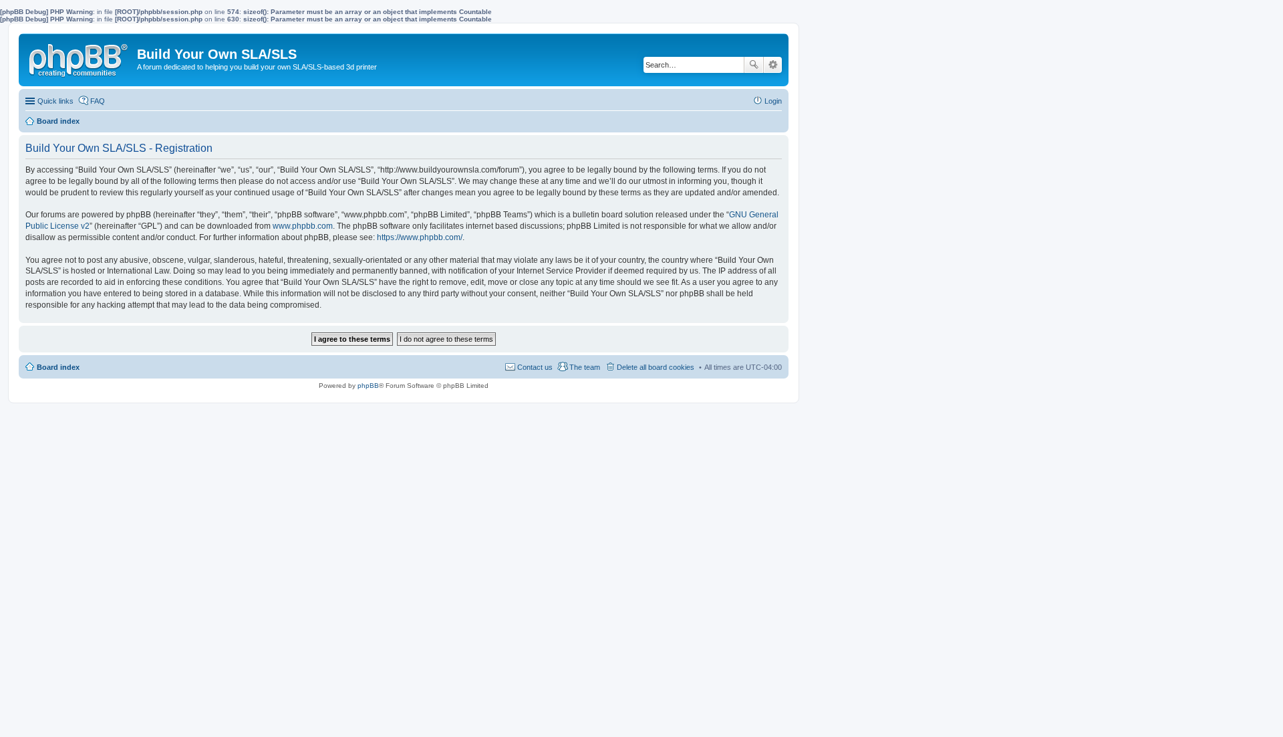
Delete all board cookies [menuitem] (655, 367)
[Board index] (79, 57)
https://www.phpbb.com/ (419, 237)
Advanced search (773, 65)
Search (754, 65)
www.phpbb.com (303, 226)
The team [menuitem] (584, 367)
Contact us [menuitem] (535, 367)
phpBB (368, 385)
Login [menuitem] (773, 101)
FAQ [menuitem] (97, 101)
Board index (58, 367)
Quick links (55, 101)
